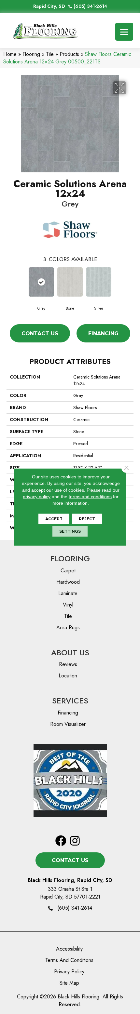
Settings (70, 531)
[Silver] (98, 282)
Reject (87, 518)
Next (130, 281)
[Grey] (41, 282)
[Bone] (70, 282)
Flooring (31, 54)
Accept (54, 518)
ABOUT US (70, 652)
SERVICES (70, 700)
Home (10, 54)
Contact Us (39, 333)
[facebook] (60, 841)
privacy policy (36, 496)
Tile (50, 54)
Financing (103, 333)
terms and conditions (90, 496)
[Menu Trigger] (124, 32)
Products (69, 54)
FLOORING (70, 558)
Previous (10, 281)
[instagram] (75, 841)
